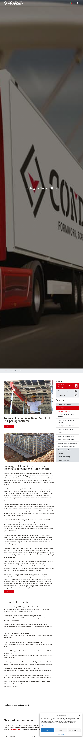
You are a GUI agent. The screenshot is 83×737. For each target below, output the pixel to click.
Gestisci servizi (45, 725)
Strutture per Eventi (64, 460)
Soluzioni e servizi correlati (17, 705)
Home (5, 371)
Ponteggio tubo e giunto (65, 429)
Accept (47, 730)
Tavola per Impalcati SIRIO (66, 436)
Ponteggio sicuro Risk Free (66, 426)
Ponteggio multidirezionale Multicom (66, 421)
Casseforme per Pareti (65, 404)
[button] (80, 715)
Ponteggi (61, 408)
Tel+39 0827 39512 (15, 729)
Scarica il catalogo (63, 391)
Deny (60, 730)
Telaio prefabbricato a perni (66, 446)
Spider (60, 433)
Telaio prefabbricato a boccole (67, 443)
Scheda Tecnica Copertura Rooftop (66, 386)
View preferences (74, 730)
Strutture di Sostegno (64, 457)
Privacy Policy (61, 734)
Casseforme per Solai (64, 450)
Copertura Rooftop (64, 411)
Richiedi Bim (61, 395)
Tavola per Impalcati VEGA (66, 440)
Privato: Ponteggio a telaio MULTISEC (66, 416)
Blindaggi (61, 453)
